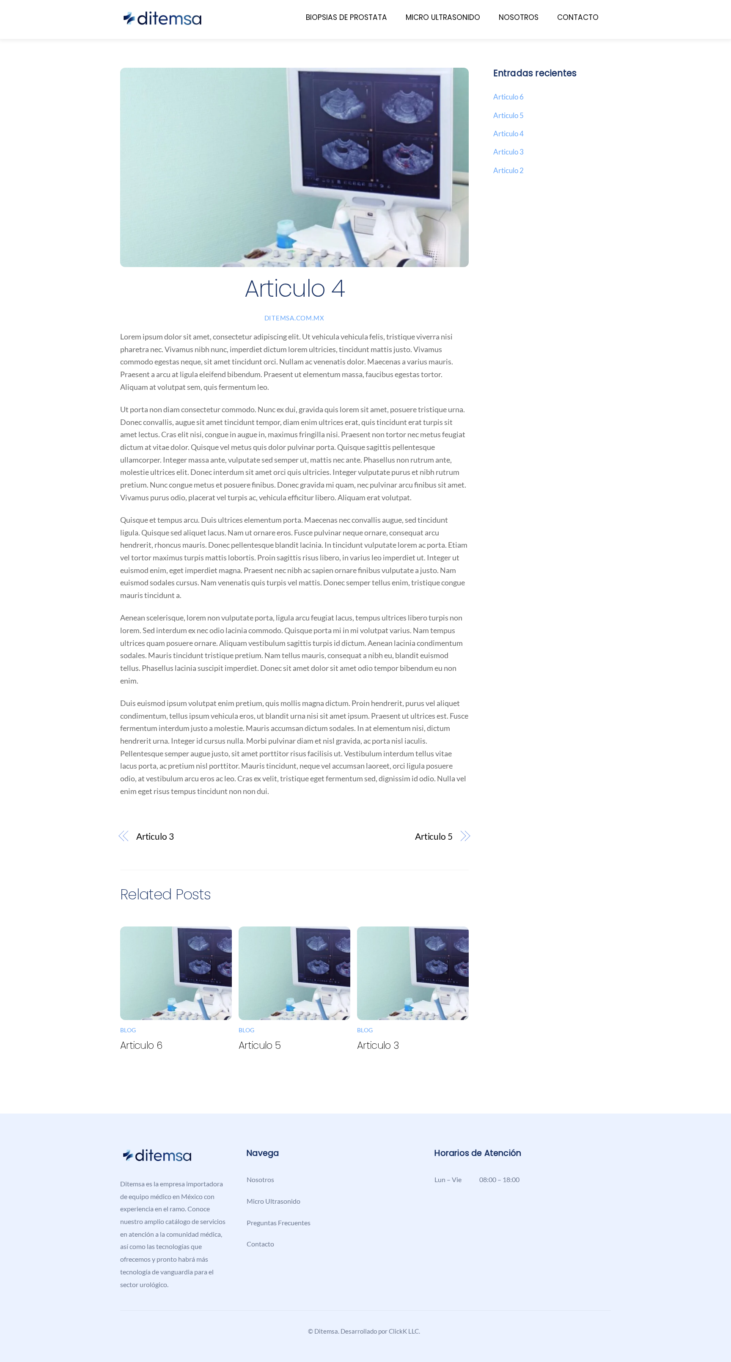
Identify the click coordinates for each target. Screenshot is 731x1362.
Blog (128, 1030)
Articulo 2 (508, 170)
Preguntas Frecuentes (279, 1223)
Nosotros (519, 17)
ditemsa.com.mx (294, 318)
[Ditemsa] (162, 22)
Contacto (578, 17)
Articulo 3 (155, 836)
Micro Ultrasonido (443, 17)
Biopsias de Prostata (346, 17)
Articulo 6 (141, 1045)
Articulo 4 (508, 133)
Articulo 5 (434, 836)
